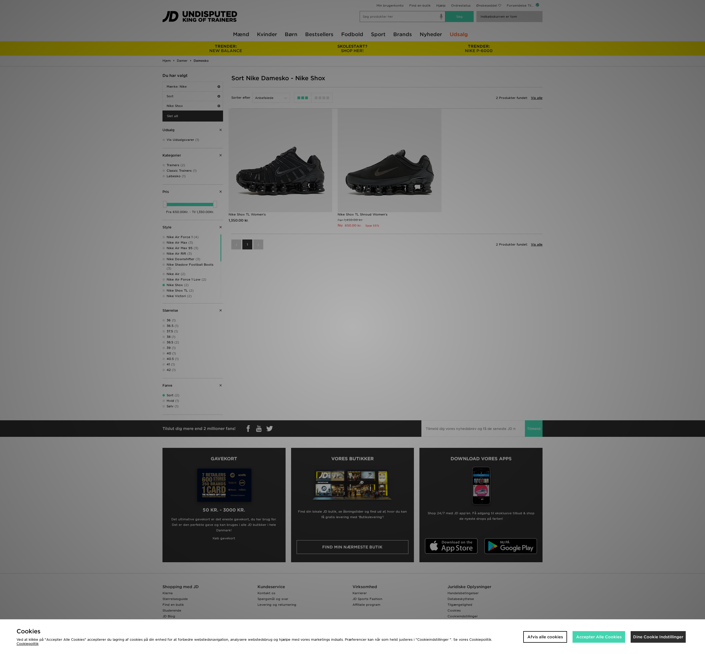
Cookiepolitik (28, 644)
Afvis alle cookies (545, 637)
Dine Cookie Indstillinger (658, 637)
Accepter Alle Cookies (599, 637)
